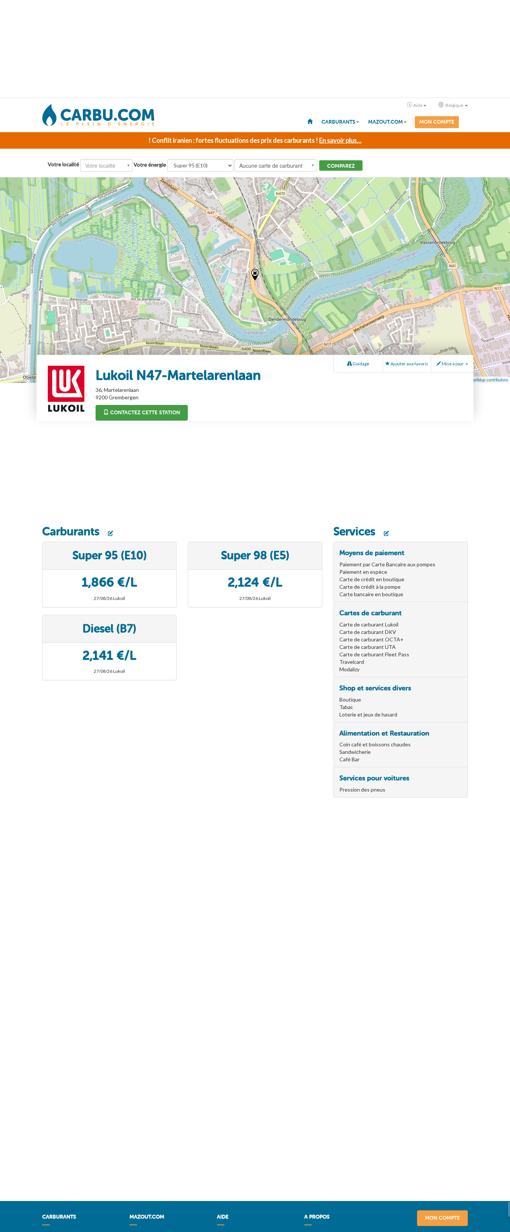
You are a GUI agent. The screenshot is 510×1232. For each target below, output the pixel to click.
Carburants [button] (338, 122)
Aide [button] (418, 105)
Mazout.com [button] (385, 122)
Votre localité (63, 164)
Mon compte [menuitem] (436, 122)
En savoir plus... (340, 140)
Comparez (341, 166)
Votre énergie (150, 164)
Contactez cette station (144, 412)
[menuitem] (310, 121)
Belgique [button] (454, 105)
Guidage (360, 363)
